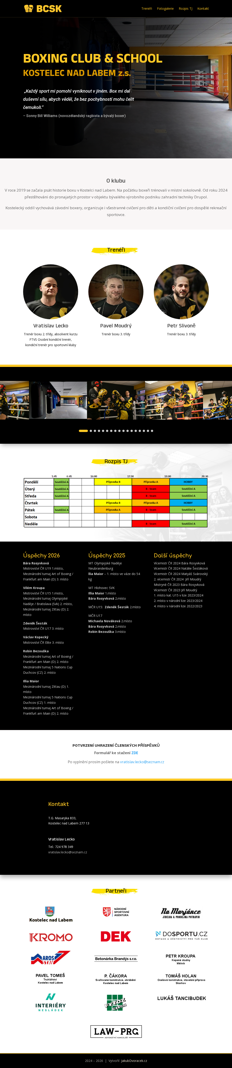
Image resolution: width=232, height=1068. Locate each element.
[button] (83, 431)
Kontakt (203, 8)
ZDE (134, 752)
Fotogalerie (165, 8)
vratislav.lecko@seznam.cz (142, 761)
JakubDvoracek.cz (133, 1061)
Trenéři (146, 8)
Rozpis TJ (185, 8)
